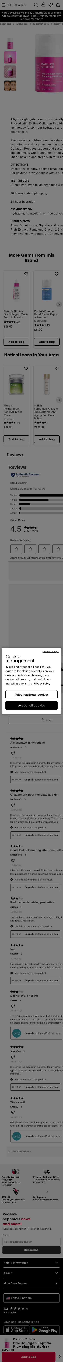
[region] (31, 681)
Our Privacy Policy (39, 683)
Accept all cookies (31, 705)
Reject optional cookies (31, 694)
